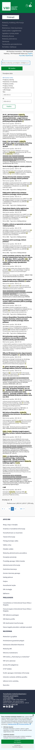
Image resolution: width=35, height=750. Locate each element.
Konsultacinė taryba (9, 585)
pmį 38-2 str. (29, 292)
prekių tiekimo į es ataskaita (22, 378)
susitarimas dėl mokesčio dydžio (25, 157)
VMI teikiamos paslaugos (11, 615)
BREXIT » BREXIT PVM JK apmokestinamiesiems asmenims (17, 276)
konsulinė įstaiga (17, 478)
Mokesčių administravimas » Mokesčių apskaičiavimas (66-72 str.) (17, 162)
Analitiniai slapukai (8, 734)
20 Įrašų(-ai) (6, 500)
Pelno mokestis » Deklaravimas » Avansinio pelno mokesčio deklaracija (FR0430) (16, 296)
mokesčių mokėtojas (7, 157)
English (30, 53)
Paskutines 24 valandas (10, 82)
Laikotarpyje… (7, 90)
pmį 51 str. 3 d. (22, 292)
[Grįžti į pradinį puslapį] (2, 59)
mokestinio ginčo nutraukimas (9, 160)
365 (21, 509)
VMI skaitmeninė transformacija (13, 623)
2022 (7, 205)
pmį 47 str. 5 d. (6, 293)
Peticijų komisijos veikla (10, 541)
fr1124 (4, 445)
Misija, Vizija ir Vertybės (10, 525)
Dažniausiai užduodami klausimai (13, 645)
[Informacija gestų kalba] (27, 7)
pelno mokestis (10, 290)
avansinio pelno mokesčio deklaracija (10, 292)
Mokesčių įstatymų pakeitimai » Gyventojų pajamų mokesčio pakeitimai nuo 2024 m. (17, 136)
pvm (8, 378)
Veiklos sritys (7, 545)
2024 (7, 134)
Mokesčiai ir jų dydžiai (10, 637)
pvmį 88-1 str (12, 378)
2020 (7, 190)
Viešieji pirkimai (21, 190)
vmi (10, 156)
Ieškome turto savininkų (10, 681)
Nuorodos (6, 685)
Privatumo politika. (24, 724)
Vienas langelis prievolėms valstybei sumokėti (17, 627)
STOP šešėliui (7, 669)
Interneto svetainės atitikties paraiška (15, 677)
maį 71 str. (15, 157)
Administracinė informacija (11, 565)
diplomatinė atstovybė (7, 478)
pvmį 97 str (20, 447)
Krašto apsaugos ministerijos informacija (16, 673)
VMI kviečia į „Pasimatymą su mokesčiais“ (16, 657)
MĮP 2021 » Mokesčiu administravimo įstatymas (16, 427)
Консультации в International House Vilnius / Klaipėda (17, 610)
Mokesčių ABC (7, 649)
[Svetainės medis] (31, 3)
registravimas (13, 445)
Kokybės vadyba (8, 549)
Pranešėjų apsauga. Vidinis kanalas (14, 561)
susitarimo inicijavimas (8, 159)
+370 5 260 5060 (8, 698)
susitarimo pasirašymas (19, 159)
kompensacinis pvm (7, 447)
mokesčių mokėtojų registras (9, 477)
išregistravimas (6, 475)
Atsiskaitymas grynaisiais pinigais (13, 641)
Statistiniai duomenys (10, 569)
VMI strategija (7, 589)
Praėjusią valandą (8, 80)
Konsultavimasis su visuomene (12, 533)
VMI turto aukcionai (9, 661)
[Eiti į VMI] (10, 6)
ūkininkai (14, 447)
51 (12, 509)
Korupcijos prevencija (9, 557)
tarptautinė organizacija (21, 477)
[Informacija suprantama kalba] (30, 7)
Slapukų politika (12, 724)
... (6, 509)
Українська (28, 55)
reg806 (12, 475)
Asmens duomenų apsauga (11, 573)
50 (9, 509)
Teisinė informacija (9, 537)
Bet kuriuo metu (8, 78)
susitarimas (5, 156)
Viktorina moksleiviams (10, 653)
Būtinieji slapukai (8, 727)
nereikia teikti (13, 293)
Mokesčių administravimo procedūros (15, 553)
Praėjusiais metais (8, 88)
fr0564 (4, 378)
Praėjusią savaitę (8, 84)
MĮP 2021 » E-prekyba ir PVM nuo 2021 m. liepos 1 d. (15, 408)
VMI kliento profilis (9, 619)
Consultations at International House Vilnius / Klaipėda (17, 604)
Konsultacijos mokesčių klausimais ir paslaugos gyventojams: (14, 695)
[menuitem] (13, 22)
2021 (7, 237)
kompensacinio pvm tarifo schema (24, 445)
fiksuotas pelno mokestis (20, 290)
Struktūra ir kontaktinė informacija (14, 529)
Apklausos (6, 593)
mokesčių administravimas (17, 156)
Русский (22, 55)
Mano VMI (14, 704)
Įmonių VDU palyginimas (10, 665)
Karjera (5, 581)
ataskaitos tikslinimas (7, 379)
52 (15, 509)
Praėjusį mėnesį (8, 86)
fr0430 (4, 290)
